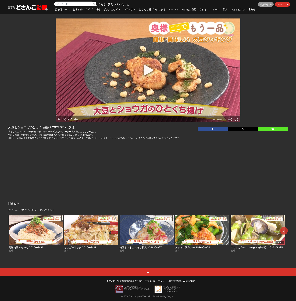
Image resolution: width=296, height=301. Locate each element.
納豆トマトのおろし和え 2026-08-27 (141, 247)
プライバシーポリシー (156, 280)
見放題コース (62, 9)
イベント (174, 9)
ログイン (281, 4)
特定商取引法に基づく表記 (130, 280)
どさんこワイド (112, 9)
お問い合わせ (121, 4)
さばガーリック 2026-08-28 (80, 247)
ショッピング (237, 9)
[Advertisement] (148, 177)
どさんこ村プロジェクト (152, 9)
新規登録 (264, 4)
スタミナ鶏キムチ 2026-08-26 (192, 247)
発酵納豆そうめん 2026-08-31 (26, 247)
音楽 (224, 9)
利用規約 (111, 280)
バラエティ (129, 9)
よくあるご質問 (104, 4)
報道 (97, 9)
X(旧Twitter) (189, 280)
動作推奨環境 (175, 280)
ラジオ (203, 9)
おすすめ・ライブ (82, 9)
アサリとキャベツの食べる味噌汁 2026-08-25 (257, 247)
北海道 (251, 9)
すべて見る (46, 210)
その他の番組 (189, 9)
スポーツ (215, 9)
